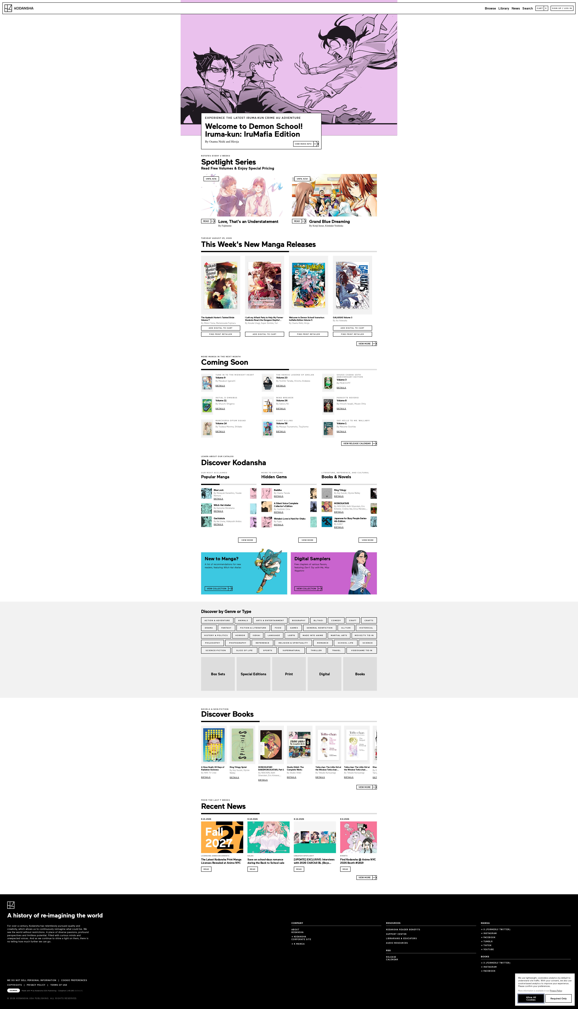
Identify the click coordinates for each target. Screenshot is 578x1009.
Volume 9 (220, 377)
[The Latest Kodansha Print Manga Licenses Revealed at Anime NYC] (222, 838)
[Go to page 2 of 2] (333, 251)
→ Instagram (489, 933)
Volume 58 (281, 423)
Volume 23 (281, 377)
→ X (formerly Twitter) (496, 929)
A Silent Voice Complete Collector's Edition (286, 504)
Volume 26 (281, 400)
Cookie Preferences (74, 980)
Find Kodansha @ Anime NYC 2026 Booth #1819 (358, 861)
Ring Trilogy (340, 490)
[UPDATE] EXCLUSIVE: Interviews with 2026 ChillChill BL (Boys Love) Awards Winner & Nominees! (314, 863)
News (516, 8)
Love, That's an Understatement (248, 221)
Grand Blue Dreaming (329, 221)
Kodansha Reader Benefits (403, 929)
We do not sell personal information (31, 980)
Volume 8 (341, 400)
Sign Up (556, 8)
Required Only (558, 998)
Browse (490, 8)
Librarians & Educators (401, 938)
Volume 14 (221, 423)
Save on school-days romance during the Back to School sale (265, 861)
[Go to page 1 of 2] (245, 251)
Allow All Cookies (531, 998)
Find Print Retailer (220, 334)
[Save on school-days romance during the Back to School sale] (268, 838)
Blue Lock (218, 490)
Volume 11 (221, 400)
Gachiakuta (219, 518)
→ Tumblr (487, 941)
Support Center (396, 934)
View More (247, 540)
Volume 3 (341, 379)
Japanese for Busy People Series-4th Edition (350, 519)
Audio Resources (397, 943)
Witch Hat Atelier (222, 505)
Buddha (278, 490)
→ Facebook (488, 937)
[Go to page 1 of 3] (210, 484)
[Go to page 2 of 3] (229, 484)
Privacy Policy (36, 985)
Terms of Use (58, 985)
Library (503, 8)
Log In (568, 8)
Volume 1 (341, 423)
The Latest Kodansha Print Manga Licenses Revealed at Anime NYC (221, 861)
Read (206, 869)
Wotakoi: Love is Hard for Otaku (289, 518)
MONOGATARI (341, 503)
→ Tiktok (486, 945)
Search (527, 8)
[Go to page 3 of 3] (247, 484)
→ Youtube (487, 949)
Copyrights (14, 985)
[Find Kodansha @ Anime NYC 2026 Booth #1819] (361, 838)
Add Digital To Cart (221, 328)
